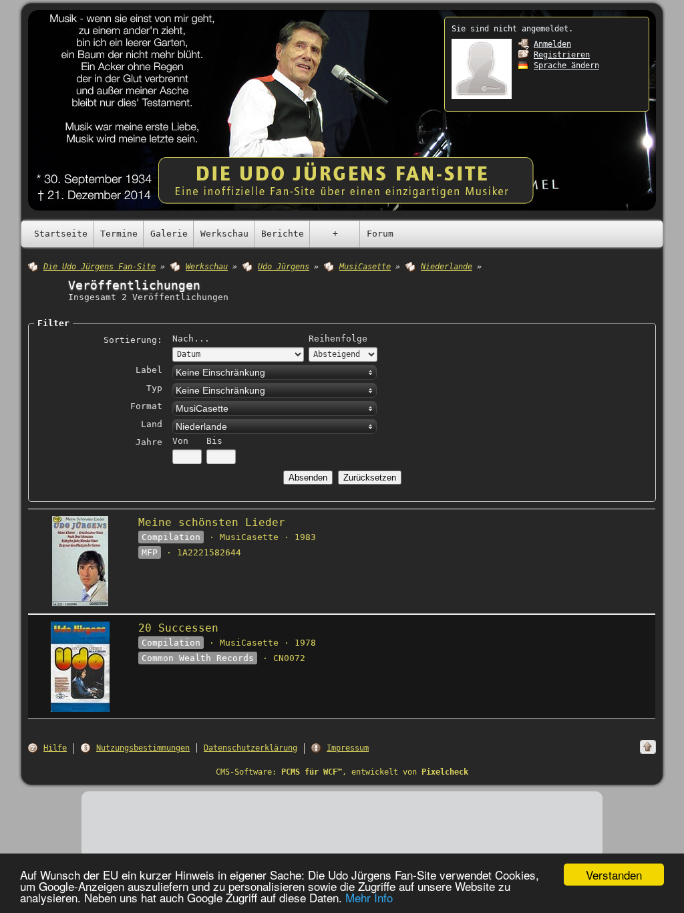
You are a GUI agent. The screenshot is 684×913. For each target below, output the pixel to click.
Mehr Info (369, 897)
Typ (154, 388)
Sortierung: (133, 340)
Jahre (149, 442)
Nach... (191, 339)
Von (180, 441)
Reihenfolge (338, 339)
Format (146, 406)
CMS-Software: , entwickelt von (342, 772)
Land (151, 424)
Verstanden (614, 874)
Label (149, 370)
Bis (214, 441)
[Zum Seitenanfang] (648, 747)
